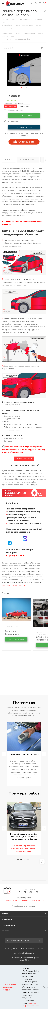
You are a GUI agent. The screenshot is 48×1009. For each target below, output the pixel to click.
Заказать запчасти (24, 459)
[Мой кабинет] (40, 3)
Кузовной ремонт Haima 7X (14, 585)
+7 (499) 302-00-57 (16, 948)
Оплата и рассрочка (28, 159)
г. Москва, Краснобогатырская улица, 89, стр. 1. (25, 959)
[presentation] (4, 754)
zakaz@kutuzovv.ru (26, 953)
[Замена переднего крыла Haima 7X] (24, 69)
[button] (22, 87)
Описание (9, 159)
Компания (7, 919)
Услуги (5, 914)
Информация (8, 925)
